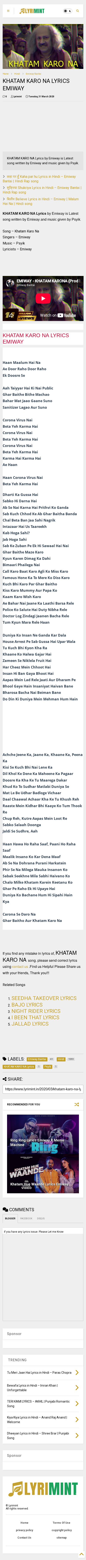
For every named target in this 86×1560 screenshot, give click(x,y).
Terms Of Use (61, 1522)
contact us (20, 966)
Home (6, 74)
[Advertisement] (28, 126)
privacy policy (24, 1530)
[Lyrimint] (32, 12)
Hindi (17, 74)
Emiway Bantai (33, 74)
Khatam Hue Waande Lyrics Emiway (39, 1184)
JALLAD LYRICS (30, 1024)
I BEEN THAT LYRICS (35, 1017)
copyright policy (62, 1530)
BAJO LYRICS (27, 1005)
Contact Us (24, 1537)
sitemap (61, 1537)
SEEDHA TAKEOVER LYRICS (44, 998)
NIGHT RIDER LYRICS (35, 1011)
